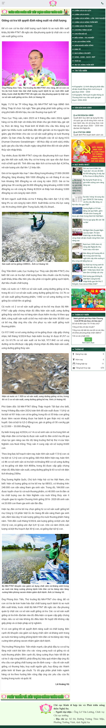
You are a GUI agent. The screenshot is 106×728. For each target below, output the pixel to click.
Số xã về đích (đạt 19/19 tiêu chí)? (86, 324)
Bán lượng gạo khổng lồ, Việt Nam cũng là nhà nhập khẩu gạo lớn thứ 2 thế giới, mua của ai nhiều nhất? (87, 280)
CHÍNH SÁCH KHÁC (81, 14)
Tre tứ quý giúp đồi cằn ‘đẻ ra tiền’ (93, 221)
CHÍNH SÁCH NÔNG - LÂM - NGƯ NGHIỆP (89, 18)
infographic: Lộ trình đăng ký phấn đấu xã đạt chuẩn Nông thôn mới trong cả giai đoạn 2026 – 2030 (88, 85)
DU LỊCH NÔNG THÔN (82, 41)
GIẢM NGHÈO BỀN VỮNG (83, 45)
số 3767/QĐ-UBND (83, 125)
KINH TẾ (77, 49)
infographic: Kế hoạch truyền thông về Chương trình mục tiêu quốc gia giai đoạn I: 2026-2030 (88, 93)
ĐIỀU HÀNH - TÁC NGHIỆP (84, 38)
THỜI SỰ (77, 61)
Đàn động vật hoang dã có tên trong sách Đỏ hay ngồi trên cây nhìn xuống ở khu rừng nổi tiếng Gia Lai (88, 257)
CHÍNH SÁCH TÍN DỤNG (83, 26)
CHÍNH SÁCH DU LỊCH (82, 10)
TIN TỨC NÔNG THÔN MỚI (84, 65)
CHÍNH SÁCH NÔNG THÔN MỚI (86, 22)
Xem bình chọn (88, 343)
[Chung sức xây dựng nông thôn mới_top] (35, 12)
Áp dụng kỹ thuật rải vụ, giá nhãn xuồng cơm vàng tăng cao (93, 182)
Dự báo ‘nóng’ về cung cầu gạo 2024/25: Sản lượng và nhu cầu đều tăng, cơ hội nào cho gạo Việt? (88, 201)
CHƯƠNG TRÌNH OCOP (83, 30)
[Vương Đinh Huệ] (35, 697)
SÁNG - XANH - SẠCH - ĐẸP (84, 57)
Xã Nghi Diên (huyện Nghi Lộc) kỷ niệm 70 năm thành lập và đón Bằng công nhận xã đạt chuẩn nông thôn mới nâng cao (88, 235)
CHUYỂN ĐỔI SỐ (80, 34)
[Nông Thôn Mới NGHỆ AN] (45, 709)
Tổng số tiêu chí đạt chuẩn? (83, 327)
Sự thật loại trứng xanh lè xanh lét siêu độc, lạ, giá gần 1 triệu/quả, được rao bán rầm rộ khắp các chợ (93, 268)
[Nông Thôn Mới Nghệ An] (53, 3)
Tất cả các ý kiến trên (80, 336)
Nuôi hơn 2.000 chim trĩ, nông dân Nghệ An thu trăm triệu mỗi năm (92, 247)
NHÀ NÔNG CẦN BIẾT (82, 53)
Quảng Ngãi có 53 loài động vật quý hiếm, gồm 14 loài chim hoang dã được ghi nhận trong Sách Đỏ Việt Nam (87, 212)
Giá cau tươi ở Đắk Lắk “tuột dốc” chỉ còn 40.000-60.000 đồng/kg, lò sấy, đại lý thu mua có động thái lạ (93, 172)
